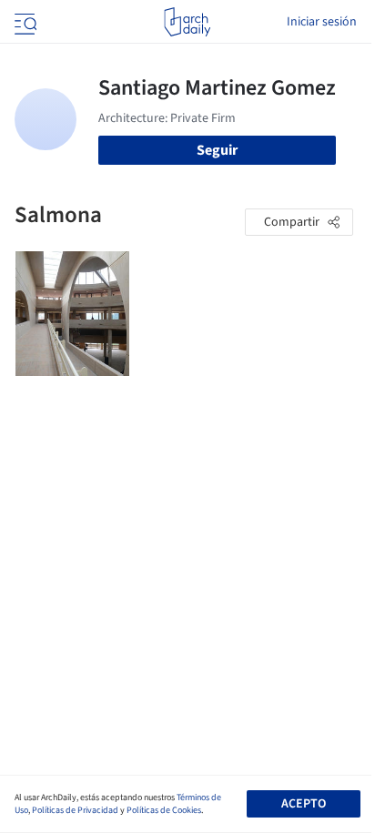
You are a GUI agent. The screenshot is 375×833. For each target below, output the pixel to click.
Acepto (303, 804)
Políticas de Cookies (164, 810)
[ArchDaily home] (187, 21)
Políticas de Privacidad (75, 810)
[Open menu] (23, 22)
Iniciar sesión (322, 21)
